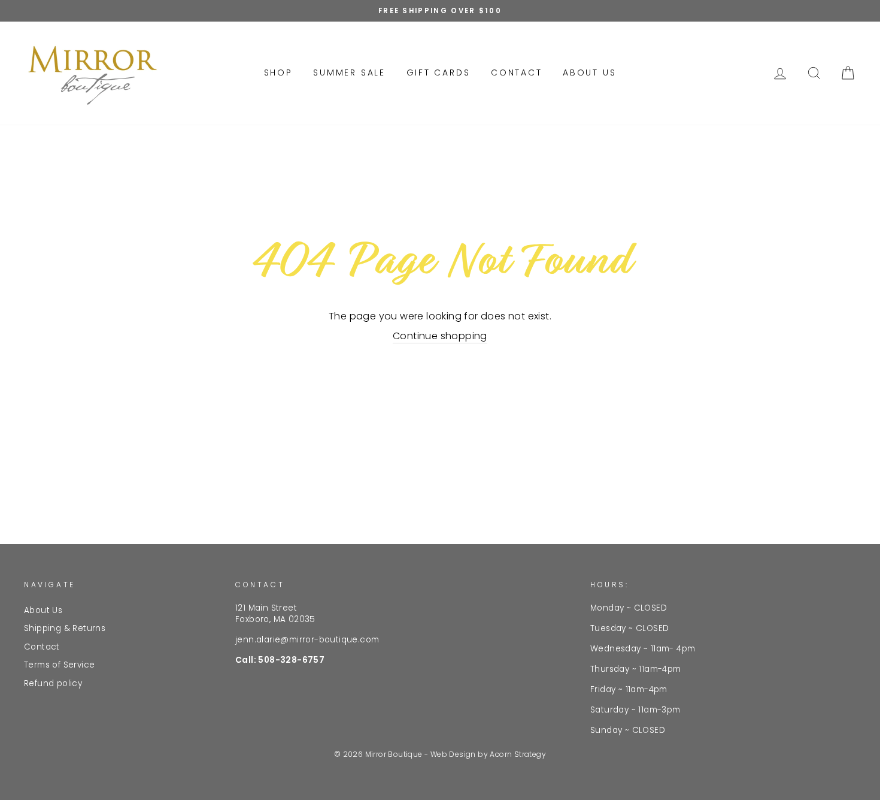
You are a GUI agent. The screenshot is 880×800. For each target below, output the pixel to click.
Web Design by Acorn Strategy (488, 754)
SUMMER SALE (349, 73)
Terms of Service (59, 665)
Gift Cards (438, 73)
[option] (440, 11)
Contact (516, 73)
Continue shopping (440, 336)
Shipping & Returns (64, 628)
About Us (589, 73)
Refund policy (53, 683)
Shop (278, 73)
